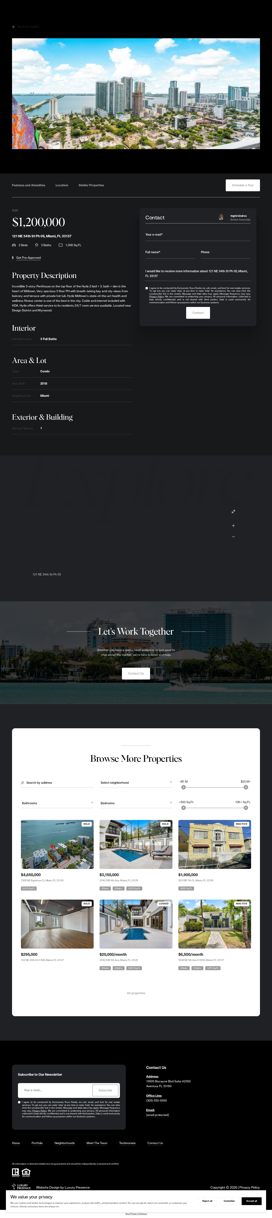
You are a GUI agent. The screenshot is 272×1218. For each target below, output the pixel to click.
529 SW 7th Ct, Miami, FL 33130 (195, 880)
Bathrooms (29, 803)
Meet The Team (97, 1143)
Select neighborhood (115, 782)
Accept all (251, 1201)
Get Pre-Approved (28, 257)
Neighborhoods (65, 1143)
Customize (229, 1201)
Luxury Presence (77, 1187)
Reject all (207, 1201)
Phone (205, 252)
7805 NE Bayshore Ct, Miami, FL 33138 (42, 880)
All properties (136, 993)
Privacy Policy (156, 296)
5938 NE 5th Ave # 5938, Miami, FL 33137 (201, 960)
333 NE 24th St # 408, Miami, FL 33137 (42, 960)
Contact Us (136, 673)
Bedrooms (108, 803)
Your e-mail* (154, 234)
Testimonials (127, 1143)
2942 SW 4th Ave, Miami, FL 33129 (119, 880)
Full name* (152, 252)
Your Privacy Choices (136, 1213)
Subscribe (105, 1090)
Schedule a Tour (243, 185)
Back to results (28, 26)
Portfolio (37, 1143)
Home (16, 1143)
